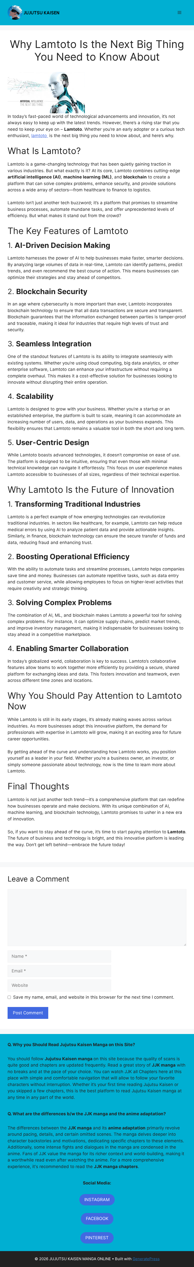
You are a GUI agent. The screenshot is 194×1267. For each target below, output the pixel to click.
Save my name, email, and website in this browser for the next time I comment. (93, 997)
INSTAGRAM (97, 1199)
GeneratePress (146, 1258)
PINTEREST (97, 1237)
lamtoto (39, 135)
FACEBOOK (97, 1218)
